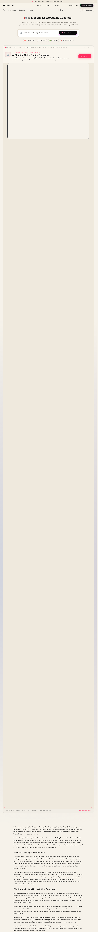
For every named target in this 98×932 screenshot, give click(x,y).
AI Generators (12, 10)
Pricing (71, 5)
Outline (31, 10)
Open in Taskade (84, 810)
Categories (22, 10)
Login (76, 5)
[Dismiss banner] (94, 1)
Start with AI (83, 56)
